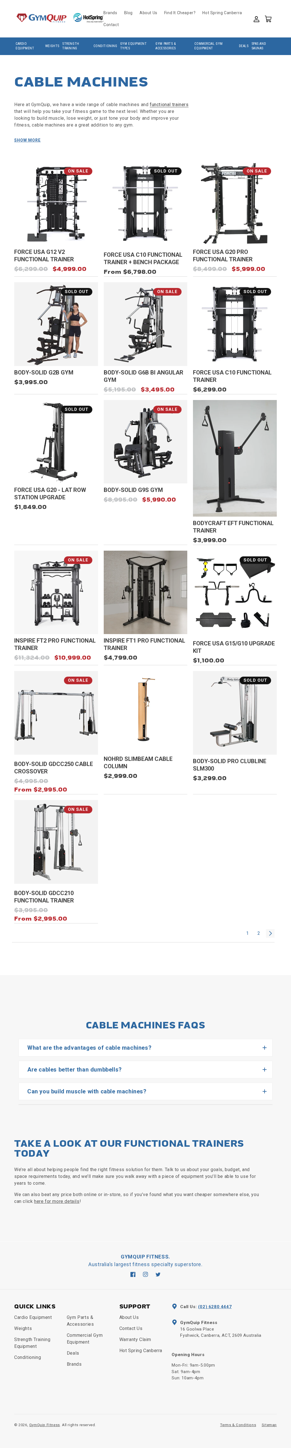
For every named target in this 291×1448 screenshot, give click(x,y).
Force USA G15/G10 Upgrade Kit (234, 647)
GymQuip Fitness (44, 1425)
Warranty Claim (135, 1339)
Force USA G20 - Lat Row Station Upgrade (50, 494)
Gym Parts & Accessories (165, 46)
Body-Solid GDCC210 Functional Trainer (44, 897)
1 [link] (247, 933)
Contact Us (131, 1328)
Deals (244, 46)
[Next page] (270, 933)
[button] (268, 18)
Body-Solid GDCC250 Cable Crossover (53, 768)
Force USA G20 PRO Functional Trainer (223, 256)
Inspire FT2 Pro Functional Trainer (55, 644)
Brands (74, 1364)
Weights (52, 46)
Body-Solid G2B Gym (43, 372)
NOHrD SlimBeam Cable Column (138, 762)
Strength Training (70, 46)
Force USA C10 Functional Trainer (232, 376)
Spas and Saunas (258, 46)
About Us (129, 1317)
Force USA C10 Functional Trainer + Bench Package (143, 258)
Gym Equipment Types (133, 46)
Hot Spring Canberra (140, 1350)
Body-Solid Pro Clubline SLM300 (229, 765)
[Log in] (256, 18)
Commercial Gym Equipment (208, 46)
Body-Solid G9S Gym (133, 490)
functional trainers (169, 104)
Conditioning (105, 46)
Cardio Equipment (25, 46)
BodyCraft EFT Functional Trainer (233, 527)
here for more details (57, 1201)
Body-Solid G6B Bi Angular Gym (143, 376)
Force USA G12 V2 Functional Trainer (44, 256)
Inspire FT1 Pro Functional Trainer (144, 644)
